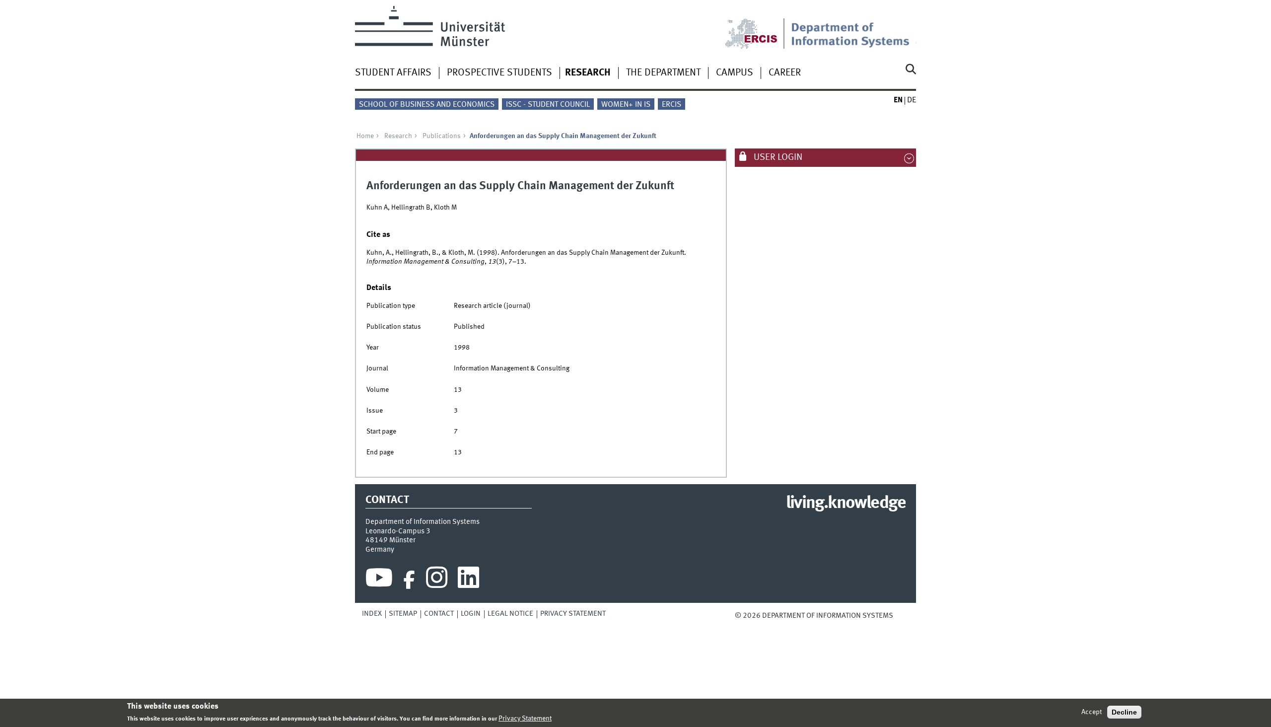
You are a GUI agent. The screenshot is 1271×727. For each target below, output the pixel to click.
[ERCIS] (758, 27)
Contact (439, 614)
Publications (442, 136)
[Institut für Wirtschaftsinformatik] (853, 27)
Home (365, 136)
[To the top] (900, 616)
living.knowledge (846, 503)
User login (777, 157)
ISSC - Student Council (548, 105)
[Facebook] (409, 580)
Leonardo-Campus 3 (397, 531)
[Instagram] (436, 580)
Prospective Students (499, 73)
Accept (1091, 712)
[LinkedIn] (468, 580)
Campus (734, 73)
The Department (663, 73)
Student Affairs (393, 73)
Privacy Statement (573, 614)
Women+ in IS (625, 105)
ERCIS (671, 105)
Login (471, 614)
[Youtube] (379, 580)
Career (785, 73)
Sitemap (403, 614)
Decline (1124, 712)
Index (372, 614)
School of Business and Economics (426, 105)
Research (588, 73)
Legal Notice (510, 614)
